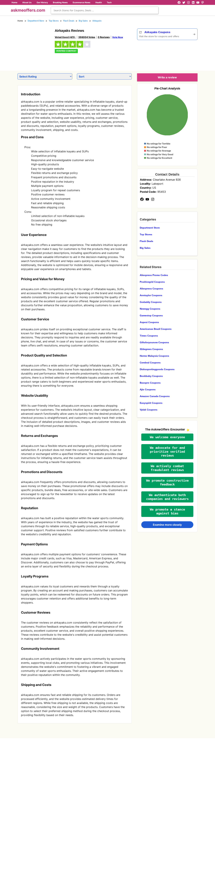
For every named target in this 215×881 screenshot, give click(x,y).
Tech (109, 2)
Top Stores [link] (54, 21)
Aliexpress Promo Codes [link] (154, 275)
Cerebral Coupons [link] (150, 362)
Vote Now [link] (117, 37)
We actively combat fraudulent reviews (167, 468)
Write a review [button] (167, 77)
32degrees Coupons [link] (151, 349)
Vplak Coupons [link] (148, 409)
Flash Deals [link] (68, 21)
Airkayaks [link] (96, 21)
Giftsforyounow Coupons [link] (154, 342)
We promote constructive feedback (167, 482)
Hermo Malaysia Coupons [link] (154, 355)
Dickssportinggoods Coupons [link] (157, 369)
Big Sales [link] (83, 21)
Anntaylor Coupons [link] (151, 295)
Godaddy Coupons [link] (151, 302)
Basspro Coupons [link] (150, 382)
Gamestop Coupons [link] (151, 315)
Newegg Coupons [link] (150, 308)
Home (14, 2)
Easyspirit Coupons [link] (151, 403)
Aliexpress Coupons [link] (151, 288)
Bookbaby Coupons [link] (151, 376)
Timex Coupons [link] (149, 335)
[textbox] (104, 10)
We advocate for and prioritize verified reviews (167, 451)
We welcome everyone (167, 437)
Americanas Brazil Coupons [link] (155, 329)
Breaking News (60, 2)
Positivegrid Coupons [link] (152, 281)
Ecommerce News (81, 2)
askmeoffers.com (28, 10)
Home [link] (20, 21)
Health (98, 2)
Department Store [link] (36, 21)
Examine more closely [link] (167, 524)
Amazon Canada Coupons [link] (155, 396)
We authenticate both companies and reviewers (167, 497)
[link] (34, 45)
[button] (167, 437)
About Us (27, 2)
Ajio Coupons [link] (148, 389)
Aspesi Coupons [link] (149, 322)
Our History (42, 2)
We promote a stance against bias (167, 511)
